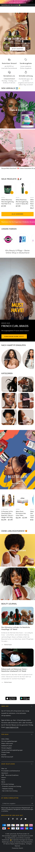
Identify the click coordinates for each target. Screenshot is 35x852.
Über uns (4, 768)
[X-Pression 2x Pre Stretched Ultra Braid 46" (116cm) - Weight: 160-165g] (8, 500)
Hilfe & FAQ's (5, 739)
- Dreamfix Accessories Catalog (11, 786)
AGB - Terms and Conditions (9, 775)
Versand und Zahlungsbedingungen (12, 750)
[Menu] (2, 9)
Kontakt (3, 754)
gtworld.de (13, 833)
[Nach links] (3, 1)
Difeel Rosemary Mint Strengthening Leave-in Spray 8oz (22, 202)
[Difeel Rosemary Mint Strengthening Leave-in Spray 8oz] (22, 188)
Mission (3, 777)
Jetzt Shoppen (17, 48)
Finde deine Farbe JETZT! (14, 336)
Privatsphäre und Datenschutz (10, 770)
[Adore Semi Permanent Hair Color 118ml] (22, 500)
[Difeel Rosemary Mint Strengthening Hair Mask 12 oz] (8, 188)
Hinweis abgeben (6, 748)
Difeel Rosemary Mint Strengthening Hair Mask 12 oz (7, 202)
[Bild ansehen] (17, 34)
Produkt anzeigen (12, 504)
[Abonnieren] (32, 804)
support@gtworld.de (12, 727)
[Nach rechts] (32, 1)
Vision (3, 779)
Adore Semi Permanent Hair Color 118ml (21, 513)
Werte (3, 782)
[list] (17, 72)
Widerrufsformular (7, 743)
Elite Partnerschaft (7, 757)
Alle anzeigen (17, 214)
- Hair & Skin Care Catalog (9, 791)
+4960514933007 (9, 79)
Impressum (4, 773)
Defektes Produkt (6, 745)
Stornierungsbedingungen (9, 741)
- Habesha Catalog (7, 788)
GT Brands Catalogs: (7, 784)
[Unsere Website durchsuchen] (30, 9)
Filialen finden (5, 752)
